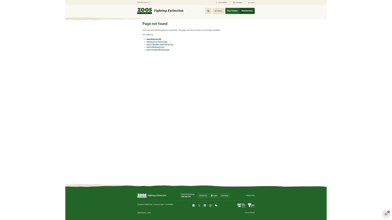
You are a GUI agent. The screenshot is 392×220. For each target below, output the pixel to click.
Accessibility (169, 204)
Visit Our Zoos (142, 2)
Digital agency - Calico (144, 212)
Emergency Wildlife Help (144, 204)
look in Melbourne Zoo (155, 47)
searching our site (153, 39)
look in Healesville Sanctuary (158, 50)
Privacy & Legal (159, 204)
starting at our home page (156, 42)
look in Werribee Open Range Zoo (159, 44)
